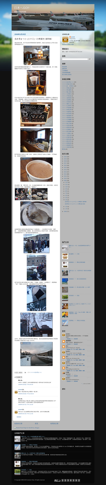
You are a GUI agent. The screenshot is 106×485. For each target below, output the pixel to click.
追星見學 (64, 68)
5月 (66, 195)
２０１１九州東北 (66, 94)
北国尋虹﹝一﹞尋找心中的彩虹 (77, 320)
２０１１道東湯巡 (66, 98)
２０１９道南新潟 (66, 145)
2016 (65, 165)
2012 (65, 174)
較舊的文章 (54, 423)
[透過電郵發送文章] (25, 372)
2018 (65, 161)
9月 (66, 189)
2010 (65, 178)
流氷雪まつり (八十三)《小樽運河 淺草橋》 (76, 201)
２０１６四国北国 (66, 127)
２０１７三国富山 (66, 133)
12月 (66, 182)
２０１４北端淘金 (66, 111)
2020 (65, 156)
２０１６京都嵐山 (66, 129)
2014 (65, 169)
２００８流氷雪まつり (36, 372)
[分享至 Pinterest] (21, 372)
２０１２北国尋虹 (66, 99)
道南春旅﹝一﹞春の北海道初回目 (77, 279)
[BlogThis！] (17, 372)
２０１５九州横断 (66, 119)
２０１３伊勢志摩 (66, 109)
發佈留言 (19, 417)
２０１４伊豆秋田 (66, 113)
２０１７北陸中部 (66, 135)
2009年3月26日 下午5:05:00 (25, 384)
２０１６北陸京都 (66, 125)
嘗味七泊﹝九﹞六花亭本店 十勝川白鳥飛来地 (33, 453)
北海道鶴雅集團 (66, 72)
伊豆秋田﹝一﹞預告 (74, 295)
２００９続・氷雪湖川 (68, 86)
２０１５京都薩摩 (66, 121)
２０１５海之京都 (66, 123)
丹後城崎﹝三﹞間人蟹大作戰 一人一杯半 (79, 287)
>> (91, 383)
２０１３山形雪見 (66, 105)
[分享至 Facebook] (20, 372)
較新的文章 (18, 423)
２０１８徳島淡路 (66, 139)
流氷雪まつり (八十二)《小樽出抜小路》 (75, 204)
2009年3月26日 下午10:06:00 (26, 393)
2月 (66, 206)
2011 (65, 176)
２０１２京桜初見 (66, 101)
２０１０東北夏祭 (66, 90)
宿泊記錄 (64, 66)
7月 (66, 193)
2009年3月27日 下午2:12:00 (25, 413)
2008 (65, 211)
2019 (65, 159)
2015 (65, 167)
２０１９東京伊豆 (66, 141)
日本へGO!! (21, 8)
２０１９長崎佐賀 (66, 143)
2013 (65, 172)
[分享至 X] (18, 372)
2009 (65, 180)
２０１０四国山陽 (66, 88)
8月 (66, 191)
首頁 (36, 423)
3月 (66, 199)
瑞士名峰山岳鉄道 (66, 74)
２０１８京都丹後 (66, 137)
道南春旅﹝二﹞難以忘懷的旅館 (77, 262)
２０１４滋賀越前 (66, 115)
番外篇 (64, 149)
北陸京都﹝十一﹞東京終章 (72, 338)
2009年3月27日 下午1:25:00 (25, 404)
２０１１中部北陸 (66, 96)
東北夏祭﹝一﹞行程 (74, 254)
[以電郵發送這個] (15, 372)
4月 (66, 197)
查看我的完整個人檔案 (68, 44)
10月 (66, 186)
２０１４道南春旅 (66, 117)
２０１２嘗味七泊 (66, 103)
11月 (66, 184)
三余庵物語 (65, 70)
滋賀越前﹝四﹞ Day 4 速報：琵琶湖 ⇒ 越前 (76, 349)
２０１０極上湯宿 (66, 92)
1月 (66, 208)
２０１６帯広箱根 (66, 131)
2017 (65, 163)
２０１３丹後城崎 (66, 107)
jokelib (20, 389)
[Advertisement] (76, 226)
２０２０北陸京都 (66, 147)
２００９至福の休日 (67, 84)
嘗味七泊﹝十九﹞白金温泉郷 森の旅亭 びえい (33, 436)
